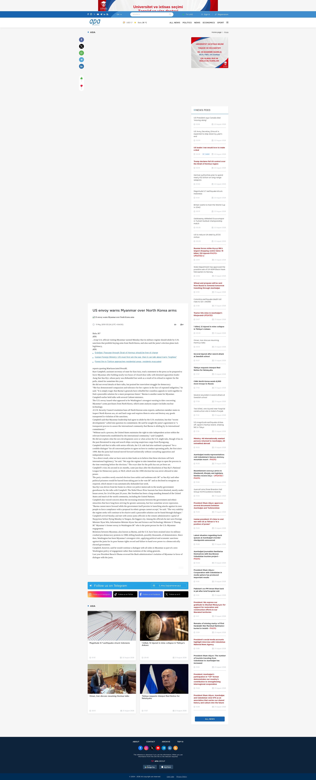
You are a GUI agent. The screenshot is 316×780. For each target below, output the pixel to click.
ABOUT (136, 742)
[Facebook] (88, 14)
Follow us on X (174, 594)
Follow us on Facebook (151, 594)
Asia (226, 32)
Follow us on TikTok (125, 594)
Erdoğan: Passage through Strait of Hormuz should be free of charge (126, 352)
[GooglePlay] (150, 767)
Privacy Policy (182, 777)
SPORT (220, 22)
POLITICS (187, 22)
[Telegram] (101, 14)
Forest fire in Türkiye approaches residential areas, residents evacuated (128, 361)
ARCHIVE (166, 742)
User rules (170, 777)
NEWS (197, 22)
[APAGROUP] (158, 761)
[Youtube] (98, 14)
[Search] (170, 15)
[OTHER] (226, 22)
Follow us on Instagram (101, 594)
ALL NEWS (174, 22)
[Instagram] (91, 14)
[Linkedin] (104, 14)
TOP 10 (180, 742)
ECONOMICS (209, 22)
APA (95, 336)
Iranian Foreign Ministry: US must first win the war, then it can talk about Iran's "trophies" (136, 357)
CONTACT (150, 742)
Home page (216, 32)
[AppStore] (166, 767)
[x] (152, 748)
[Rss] (107, 14)
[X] (94, 14)
